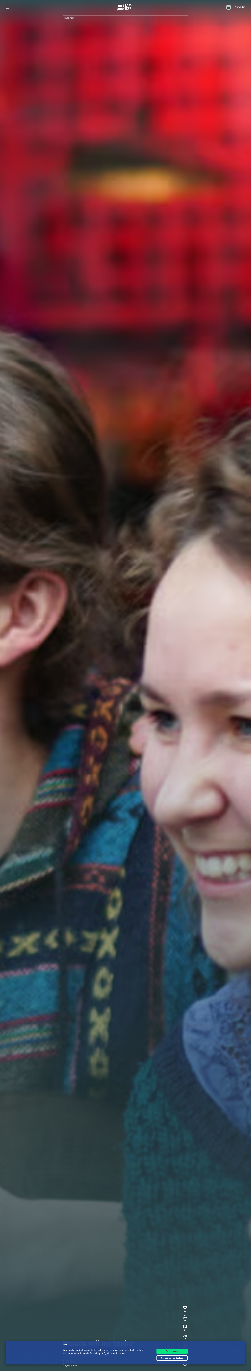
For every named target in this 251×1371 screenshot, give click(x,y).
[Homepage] (125, 7)
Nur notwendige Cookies (172, 1358)
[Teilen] (185, 1337)
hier (124, 1353)
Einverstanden (172, 1351)
